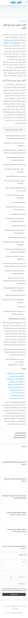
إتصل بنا (24, 606)
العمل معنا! (6, 606)
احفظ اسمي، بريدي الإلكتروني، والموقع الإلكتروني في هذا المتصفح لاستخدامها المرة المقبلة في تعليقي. (14, 589)
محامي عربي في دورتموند (20, 435)
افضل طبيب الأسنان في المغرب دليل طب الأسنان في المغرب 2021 (15, 9)
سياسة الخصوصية (15, 606)
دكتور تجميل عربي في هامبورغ (24, 12)
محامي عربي (21, 21)
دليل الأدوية (15, 608)
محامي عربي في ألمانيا (20, 433)
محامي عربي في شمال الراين (19, 437)
